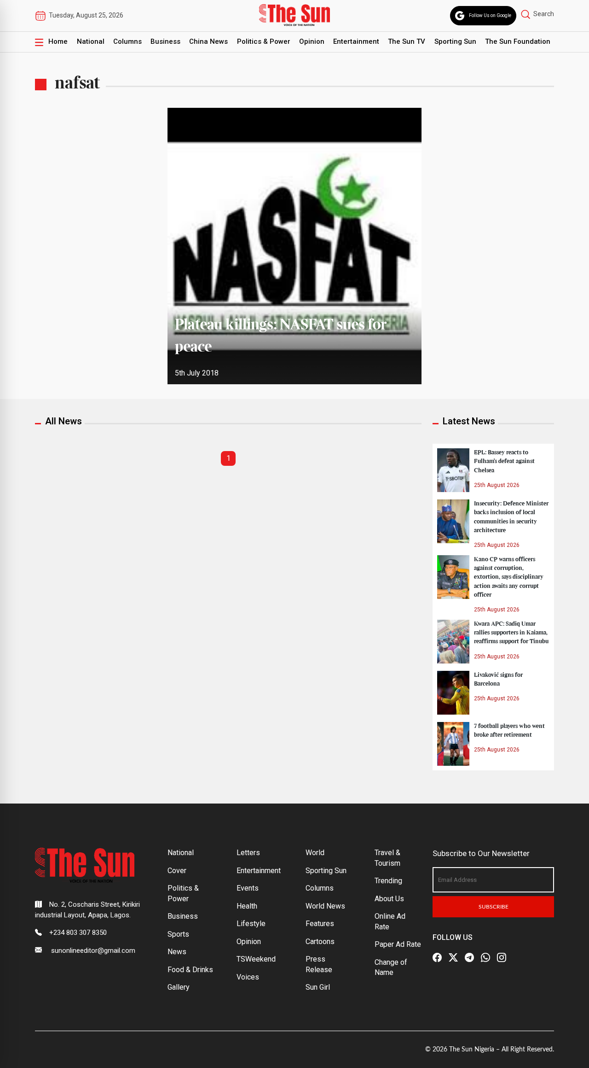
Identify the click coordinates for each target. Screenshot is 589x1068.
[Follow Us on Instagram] (501, 957)
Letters (248, 852)
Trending (388, 880)
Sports (178, 934)
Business (165, 41)
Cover (176, 870)
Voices (248, 977)
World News (325, 906)
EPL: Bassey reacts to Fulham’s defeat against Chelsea (504, 461)
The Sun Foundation (517, 41)
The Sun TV (406, 41)
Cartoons (320, 941)
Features (320, 923)
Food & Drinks (190, 969)
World (315, 852)
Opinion (311, 41)
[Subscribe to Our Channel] (469, 957)
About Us (389, 898)
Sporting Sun (455, 41)
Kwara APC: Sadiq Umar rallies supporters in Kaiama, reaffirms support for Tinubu (511, 632)
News (176, 951)
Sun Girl (318, 987)
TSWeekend (256, 959)
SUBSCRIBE (493, 907)
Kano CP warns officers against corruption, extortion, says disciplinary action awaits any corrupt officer (508, 577)
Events (248, 888)
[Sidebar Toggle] (39, 42)
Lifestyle (251, 923)
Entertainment (356, 41)
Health (247, 906)
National (90, 41)
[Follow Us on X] (453, 957)
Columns (127, 41)
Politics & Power (263, 41)
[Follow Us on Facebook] (437, 957)
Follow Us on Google (490, 15)
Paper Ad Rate (398, 944)
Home (58, 41)
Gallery (178, 987)
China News (208, 41)
